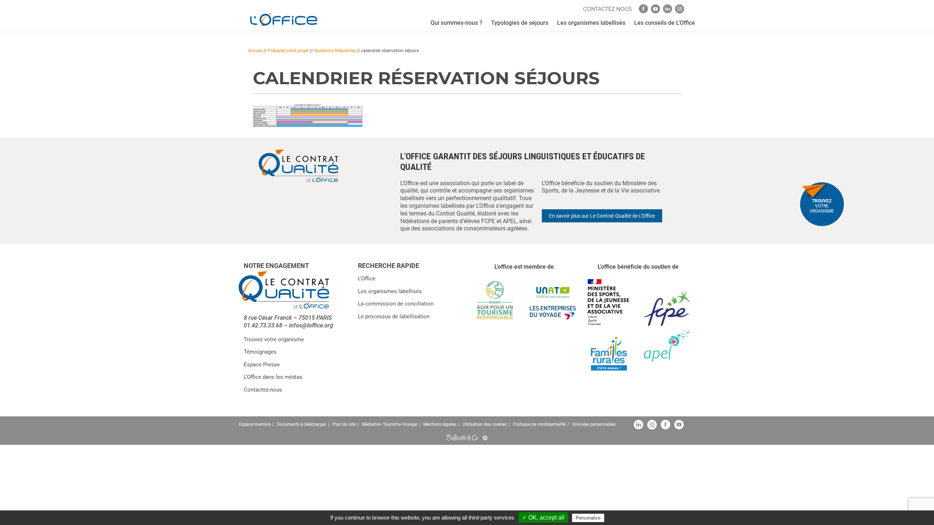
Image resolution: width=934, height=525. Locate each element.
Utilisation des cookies (485, 424)
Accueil (255, 50)
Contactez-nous (263, 389)
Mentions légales (439, 424)
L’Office (366, 278)
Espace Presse (262, 364)
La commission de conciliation (395, 303)
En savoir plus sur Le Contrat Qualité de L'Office (602, 216)
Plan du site (344, 424)
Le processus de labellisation (393, 316)
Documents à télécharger (301, 424)
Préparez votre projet (288, 50)
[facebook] (643, 8)
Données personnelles (593, 424)
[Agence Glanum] (485, 437)
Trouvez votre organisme (274, 339)
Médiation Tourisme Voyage (389, 424)
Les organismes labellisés (390, 291)
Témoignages (260, 352)
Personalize (588, 518)
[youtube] (655, 8)
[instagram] (679, 8)
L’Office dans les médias (273, 377)
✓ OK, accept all (543, 517)
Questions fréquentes (335, 50)
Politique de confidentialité (539, 424)
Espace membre (255, 424)
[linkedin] (667, 8)
